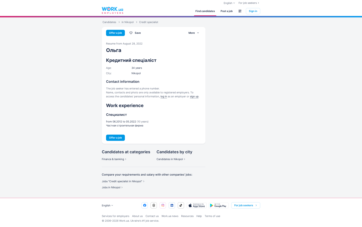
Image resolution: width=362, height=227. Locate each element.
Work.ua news (169, 216)
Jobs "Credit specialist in (122, 181)
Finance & (113, 159)
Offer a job (115, 32)
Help (199, 216)
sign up (194, 96)
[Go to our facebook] (145, 205)
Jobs (111, 187)
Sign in (253, 11)
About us (137, 216)
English (106, 205)
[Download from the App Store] (197, 205)
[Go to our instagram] (163, 205)
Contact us (152, 216)
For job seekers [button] (243, 205)
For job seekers (248, 2)
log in (163, 96)
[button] (240, 11)
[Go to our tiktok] (181, 205)
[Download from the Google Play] (219, 205)
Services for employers (115, 216)
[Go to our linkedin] (172, 205)
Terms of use (212, 216)
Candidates (170, 159)
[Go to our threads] (154, 205)
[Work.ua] (112, 10)
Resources (187, 216)
